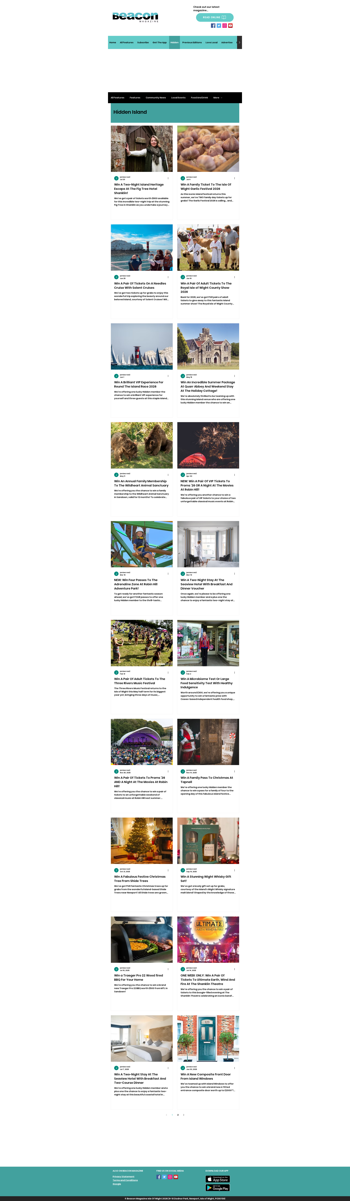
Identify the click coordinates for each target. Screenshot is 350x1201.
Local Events (178, 97)
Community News (156, 97)
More (216, 97)
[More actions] (169, 178)
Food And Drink (199, 97)
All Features (117, 97)
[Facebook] (213, 25)
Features (135, 97)
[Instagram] (224, 25)
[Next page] (183, 1114)
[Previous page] (166, 1114)
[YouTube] (230, 25)
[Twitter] (219, 25)
